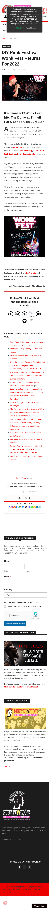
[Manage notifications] (5, 903)
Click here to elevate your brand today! (21, 687)
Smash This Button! (15, 623)
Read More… (31, 28)
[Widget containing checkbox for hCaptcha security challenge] (22, 615)
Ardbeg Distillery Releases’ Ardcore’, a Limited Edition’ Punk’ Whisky (25, 425)
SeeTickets (31, 273)
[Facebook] (9, 507)
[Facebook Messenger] (17, 507)
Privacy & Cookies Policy (33, 889)
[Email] (20, 507)
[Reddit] (14, 507)
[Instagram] (11, 507)
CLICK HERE (8, 766)
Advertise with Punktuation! (13, 889)
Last (28, 571)
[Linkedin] (37, 507)
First (6, 571)
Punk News (14, 39)
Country (9, 589)
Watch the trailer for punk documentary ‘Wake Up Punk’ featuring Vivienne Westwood (26, 419)
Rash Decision (10, 154)
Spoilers (33, 154)
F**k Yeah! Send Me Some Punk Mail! (24, 606)
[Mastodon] (29, 507)
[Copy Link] (34, 507)
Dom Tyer (7, 70)
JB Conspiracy (26, 150)
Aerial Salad (38, 150)
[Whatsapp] (31, 507)
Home (5, 25)
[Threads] (26, 507)
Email (7, 577)
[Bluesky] (23, 507)
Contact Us (7, 892)
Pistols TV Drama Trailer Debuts (23, 452)
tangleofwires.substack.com (31, 491)
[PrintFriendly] (40, 507)
